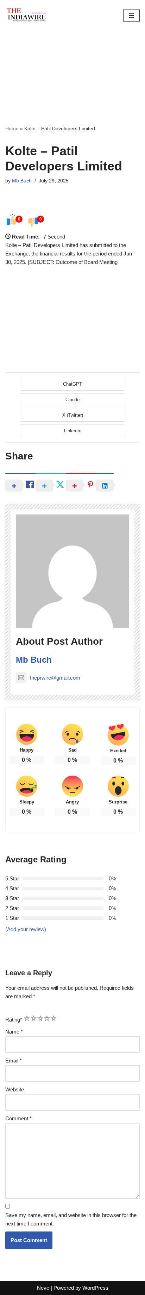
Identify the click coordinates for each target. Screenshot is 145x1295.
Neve (43, 1288)
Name (14, 1032)
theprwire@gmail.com (55, 678)
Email (13, 1061)
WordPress (95, 1288)
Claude (72, 399)
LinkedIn (72, 430)
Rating (13, 1020)
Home (12, 128)
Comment (18, 1118)
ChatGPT (72, 384)
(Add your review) (25, 929)
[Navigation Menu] (131, 16)
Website (14, 1089)
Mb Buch (22, 180)
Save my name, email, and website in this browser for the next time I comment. (71, 1219)
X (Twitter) (72, 415)
